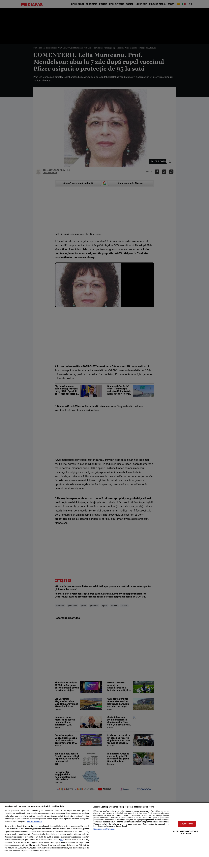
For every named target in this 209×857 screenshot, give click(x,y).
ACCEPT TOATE (186, 824)
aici (61, 840)
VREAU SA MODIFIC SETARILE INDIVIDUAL (185, 832)
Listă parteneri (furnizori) (104, 829)
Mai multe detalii (34, 821)
